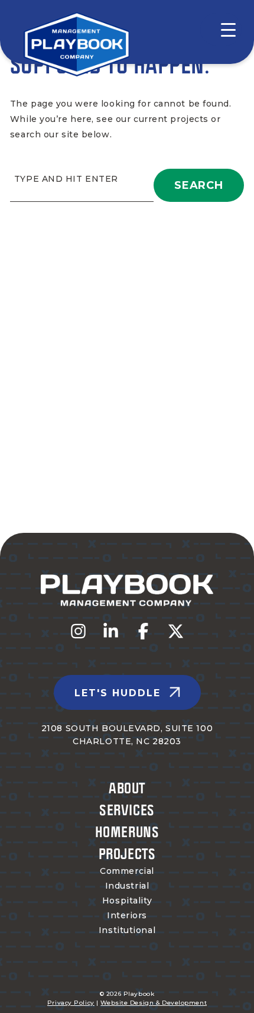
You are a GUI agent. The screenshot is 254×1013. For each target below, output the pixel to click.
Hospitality (127, 900)
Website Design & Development (153, 1002)
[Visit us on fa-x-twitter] (175, 631)
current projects (171, 119)
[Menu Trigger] (221, 29)
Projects (127, 853)
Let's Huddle (117, 693)
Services (126, 809)
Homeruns (127, 831)
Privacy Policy (71, 1002)
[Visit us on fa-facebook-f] (143, 631)
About (127, 788)
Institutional (127, 930)
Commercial (127, 871)
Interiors (127, 915)
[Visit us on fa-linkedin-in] (110, 631)
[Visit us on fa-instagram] (78, 631)
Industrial (127, 885)
